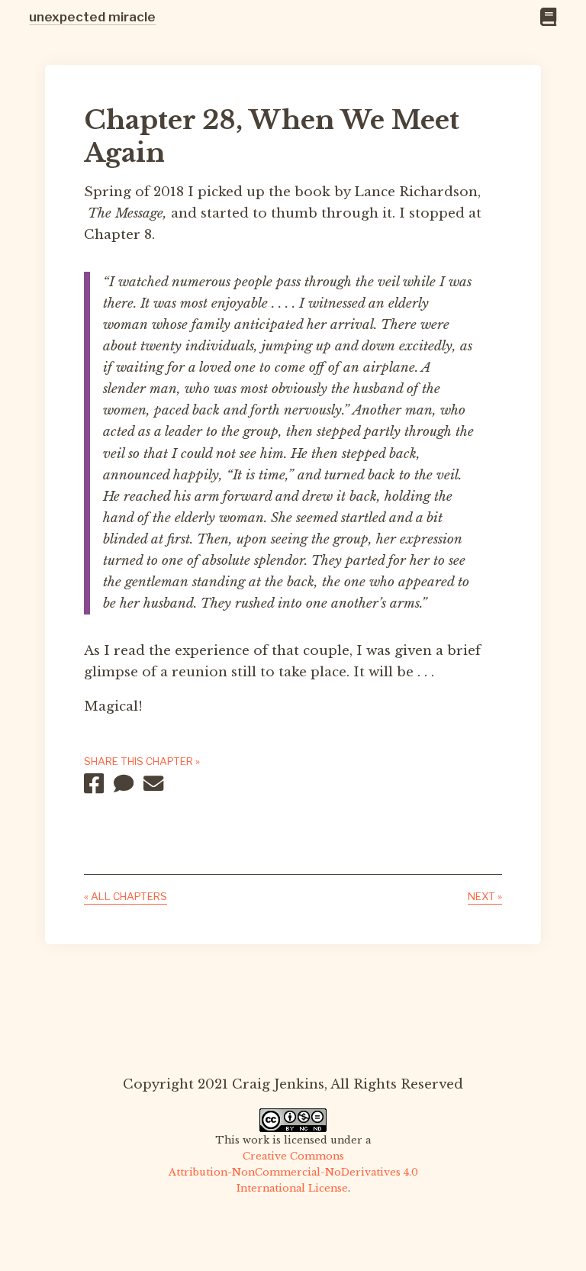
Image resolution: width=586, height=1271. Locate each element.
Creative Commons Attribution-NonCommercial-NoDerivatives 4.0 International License (293, 1172)
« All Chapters (125, 896)
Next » (485, 896)
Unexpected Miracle (92, 16)
